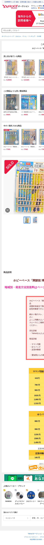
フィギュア (31, 36)
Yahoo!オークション (35, 533)
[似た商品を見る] (7, 210)
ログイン (34, 8)
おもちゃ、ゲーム (21, 36)
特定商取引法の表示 (36, 539)
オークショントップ (8, 36)
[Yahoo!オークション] (16, 5)
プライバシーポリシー (31, 537)
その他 (39, 36)
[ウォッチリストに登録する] (16, 72)
